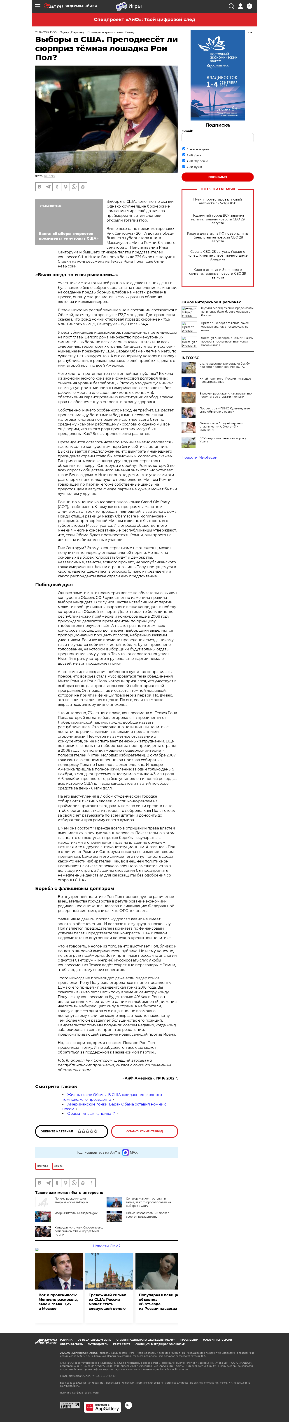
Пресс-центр (189, 1339)
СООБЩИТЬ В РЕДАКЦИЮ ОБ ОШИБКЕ (160, 1344)
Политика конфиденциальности (79, 1392)
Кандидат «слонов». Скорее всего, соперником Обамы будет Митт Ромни (79, 1231)
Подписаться (217, 177)
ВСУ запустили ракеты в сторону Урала (223, 440)
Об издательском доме (94, 1339)
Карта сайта (121, 1344)
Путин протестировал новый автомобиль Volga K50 (217, 201)
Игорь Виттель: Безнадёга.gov (76, 1213)
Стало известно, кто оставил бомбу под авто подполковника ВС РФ (225, 365)
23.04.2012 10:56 (45, 32)
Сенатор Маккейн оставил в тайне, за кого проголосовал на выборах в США (148, 1202)
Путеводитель (98, 1344)
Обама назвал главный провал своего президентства (147, 1214)
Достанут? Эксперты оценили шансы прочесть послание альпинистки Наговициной (227, 341)
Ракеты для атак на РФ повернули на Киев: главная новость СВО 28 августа (218, 237)
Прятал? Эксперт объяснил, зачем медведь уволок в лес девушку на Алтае (225, 326)
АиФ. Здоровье (197, 161)
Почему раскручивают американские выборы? (71, 1200)
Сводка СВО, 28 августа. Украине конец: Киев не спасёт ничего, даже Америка (218, 255)
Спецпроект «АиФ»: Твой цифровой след (144, 19)
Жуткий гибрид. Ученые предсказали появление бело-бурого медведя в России (227, 311)
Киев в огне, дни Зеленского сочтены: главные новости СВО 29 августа (217, 273)
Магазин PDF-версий (217, 1339)
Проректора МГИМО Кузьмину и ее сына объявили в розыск (225, 410)
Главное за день (197, 149)
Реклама (66, 1339)
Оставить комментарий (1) (144, 1131)
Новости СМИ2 (107, 1246)
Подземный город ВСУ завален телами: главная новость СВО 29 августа (218, 219)
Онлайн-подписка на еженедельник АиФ (146, 1339)
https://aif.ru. (73, 1385)
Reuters (49, 176)
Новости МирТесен (199, 457)
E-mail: (187, 131)
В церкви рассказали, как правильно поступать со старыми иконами (226, 395)
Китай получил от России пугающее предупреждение (225, 380)
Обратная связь (71, 1344)
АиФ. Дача (193, 155)
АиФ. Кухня (194, 167)
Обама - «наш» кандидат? (91, 1113)
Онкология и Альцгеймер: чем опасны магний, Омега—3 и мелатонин (221, 426)
